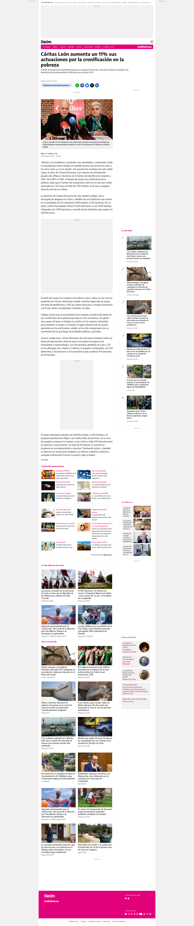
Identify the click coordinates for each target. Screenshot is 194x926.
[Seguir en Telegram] (134, 914)
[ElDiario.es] (144, 47)
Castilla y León (108, 47)
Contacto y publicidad (118, 921)
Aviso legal (106, 921)
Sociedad (71, 47)
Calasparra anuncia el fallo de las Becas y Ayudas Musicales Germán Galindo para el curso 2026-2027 (127, 512)
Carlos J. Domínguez (48, 677)
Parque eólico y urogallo (93, 2)
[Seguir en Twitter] (129, 914)
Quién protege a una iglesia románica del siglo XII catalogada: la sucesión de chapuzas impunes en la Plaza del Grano (58, 671)
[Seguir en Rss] (150, 914)
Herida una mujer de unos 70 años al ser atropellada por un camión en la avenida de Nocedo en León (95, 740)
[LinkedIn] (97, 85)
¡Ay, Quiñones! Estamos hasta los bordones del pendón (129, 674)
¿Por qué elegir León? (130, 685)
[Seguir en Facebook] (131, 914)
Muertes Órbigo (83, 2)
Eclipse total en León (146, 2)
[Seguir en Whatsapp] (147, 914)
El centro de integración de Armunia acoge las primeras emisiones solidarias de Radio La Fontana (95, 811)
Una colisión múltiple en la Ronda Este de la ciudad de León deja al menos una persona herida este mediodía (57, 742)
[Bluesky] (87, 85)
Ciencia (79, 47)
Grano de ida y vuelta (60, 2)
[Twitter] (92, 85)
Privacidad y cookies (94, 921)
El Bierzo (98, 47)
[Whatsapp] (77, 85)
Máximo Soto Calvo (129, 679)
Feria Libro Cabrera (105, 2)
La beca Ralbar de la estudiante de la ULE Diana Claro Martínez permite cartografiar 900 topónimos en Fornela (95, 630)
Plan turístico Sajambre (71, 2)
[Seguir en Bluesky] (126, 914)
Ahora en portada (49, 642)
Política (55, 47)
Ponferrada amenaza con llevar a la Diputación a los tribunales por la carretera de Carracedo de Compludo (94, 777)
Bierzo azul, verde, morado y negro (134, 699)
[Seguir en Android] (126, 898)
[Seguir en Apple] (128, 898)
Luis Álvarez (45, 781)
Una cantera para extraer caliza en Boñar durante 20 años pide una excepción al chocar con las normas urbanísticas (94, 706)
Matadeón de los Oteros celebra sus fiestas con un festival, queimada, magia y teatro (137, 414)
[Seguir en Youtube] (140, 914)
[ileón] (56, 895)
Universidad (88, 47)
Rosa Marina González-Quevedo (129, 651)
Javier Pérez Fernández (127, 663)
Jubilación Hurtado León (134, 2)
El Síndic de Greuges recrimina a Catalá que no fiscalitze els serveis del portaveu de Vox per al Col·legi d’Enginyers (127, 538)
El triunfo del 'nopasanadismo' (128, 658)
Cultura (62, 47)
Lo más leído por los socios (52, 565)
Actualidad (46, 47)
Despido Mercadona (116, 2)
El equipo (83, 921)
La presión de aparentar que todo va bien (129, 645)
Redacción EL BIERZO (48, 636)
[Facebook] (82, 85)
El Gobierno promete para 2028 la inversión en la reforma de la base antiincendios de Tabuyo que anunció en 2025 (94, 671)
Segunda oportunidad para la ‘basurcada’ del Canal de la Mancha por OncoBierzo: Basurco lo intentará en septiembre (58, 630)
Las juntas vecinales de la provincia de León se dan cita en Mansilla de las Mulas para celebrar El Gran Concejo (57, 594)
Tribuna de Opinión (128, 637)
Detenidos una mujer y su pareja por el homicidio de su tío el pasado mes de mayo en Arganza (95, 847)
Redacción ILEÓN (47, 601)
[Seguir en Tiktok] (144, 914)
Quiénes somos (73, 921)
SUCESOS (124, 2)
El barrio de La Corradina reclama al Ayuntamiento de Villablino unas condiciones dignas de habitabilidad (58, 776)
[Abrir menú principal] (151, 42)
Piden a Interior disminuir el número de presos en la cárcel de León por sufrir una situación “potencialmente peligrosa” (56, 706)
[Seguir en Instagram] (137, 914)
